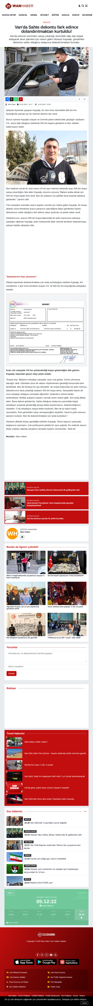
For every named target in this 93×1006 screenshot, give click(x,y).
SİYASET (44, 15)
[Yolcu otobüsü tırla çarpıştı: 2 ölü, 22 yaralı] (67, 593)
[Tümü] (85, 811)
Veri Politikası (66, 996)
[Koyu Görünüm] (80, 6)
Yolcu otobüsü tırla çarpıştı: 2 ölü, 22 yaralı (65, 607)
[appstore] (24, 962)
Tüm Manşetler (56, 982)
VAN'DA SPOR (9, 15)
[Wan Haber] (12, 533)
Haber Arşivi (55, 987)
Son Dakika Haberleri (17, 987)
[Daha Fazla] (21, 99)
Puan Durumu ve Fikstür (18, 982)
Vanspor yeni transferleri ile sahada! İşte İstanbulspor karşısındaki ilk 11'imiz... (51, 870)
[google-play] (46, 962)
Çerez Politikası (24, 996)
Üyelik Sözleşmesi (53, 996)
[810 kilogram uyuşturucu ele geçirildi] (26, 624)
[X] (42, 955)
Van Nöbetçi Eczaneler (18, 972)
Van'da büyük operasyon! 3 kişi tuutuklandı (66, 576)
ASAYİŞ (46, 22)
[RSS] (56, 955)
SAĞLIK (65, 15)
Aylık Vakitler (13, 923)
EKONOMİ (87, 15)
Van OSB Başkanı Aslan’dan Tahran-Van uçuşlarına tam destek (52, 847)
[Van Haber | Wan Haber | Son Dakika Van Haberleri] (19, 5)
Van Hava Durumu (58, 972)
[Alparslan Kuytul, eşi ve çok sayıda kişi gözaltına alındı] (26, 593)
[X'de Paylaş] (11, 99)
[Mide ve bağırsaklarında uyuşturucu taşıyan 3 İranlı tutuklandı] (26, 562)
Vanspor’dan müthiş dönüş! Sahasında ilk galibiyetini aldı (53, 835)
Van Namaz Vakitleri (17, 977)
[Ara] (83, 6)
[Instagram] (47, 955)
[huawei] (69, 962)
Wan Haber (12, 104)
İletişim (82, 996)
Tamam (84, 1003)
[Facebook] (38, 955)
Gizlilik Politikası (38, 996)
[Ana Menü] (86, 6)
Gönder (11, 673)
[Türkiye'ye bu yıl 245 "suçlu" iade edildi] (67, 624)
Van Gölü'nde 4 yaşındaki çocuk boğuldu (45, 823)
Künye (75, 996)
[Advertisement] (47, 709)
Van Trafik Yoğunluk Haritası (61, 977)
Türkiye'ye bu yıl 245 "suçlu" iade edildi (64, 638)
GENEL (33, 15)
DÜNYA (75, 15)
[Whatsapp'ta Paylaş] (16, 99)
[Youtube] (51, 955)
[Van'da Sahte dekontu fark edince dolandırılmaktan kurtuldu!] (46, 71)
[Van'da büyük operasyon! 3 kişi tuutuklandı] (67, 562)
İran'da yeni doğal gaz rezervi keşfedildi (45, 859)
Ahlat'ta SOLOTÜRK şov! (38, 883)
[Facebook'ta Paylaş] (7, 99)
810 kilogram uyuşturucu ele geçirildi (22, 638)
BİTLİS (27, 819)
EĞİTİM (55, 15)
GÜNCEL (23, 15)
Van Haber (29, 842)
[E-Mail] (22, 537)
